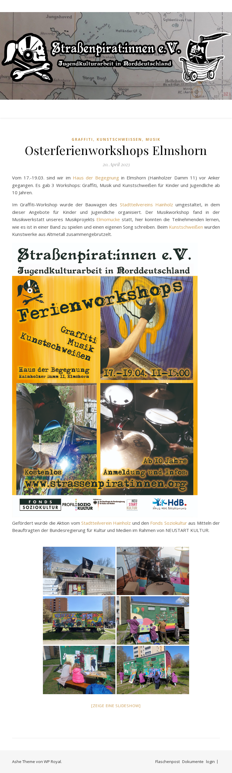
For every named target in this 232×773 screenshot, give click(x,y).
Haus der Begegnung (96, 178)
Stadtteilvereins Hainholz (146, 204)
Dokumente (193, 761)
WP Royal (52, 761)
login (210, 761)
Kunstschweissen (119, 139)
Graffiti (82, 139)
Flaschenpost (167, 761)
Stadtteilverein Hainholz (106, 523)
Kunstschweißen (186, 227)
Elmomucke (108, 219)
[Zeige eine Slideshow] (116, 705)
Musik (153, 139)
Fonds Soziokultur (168, 523)
